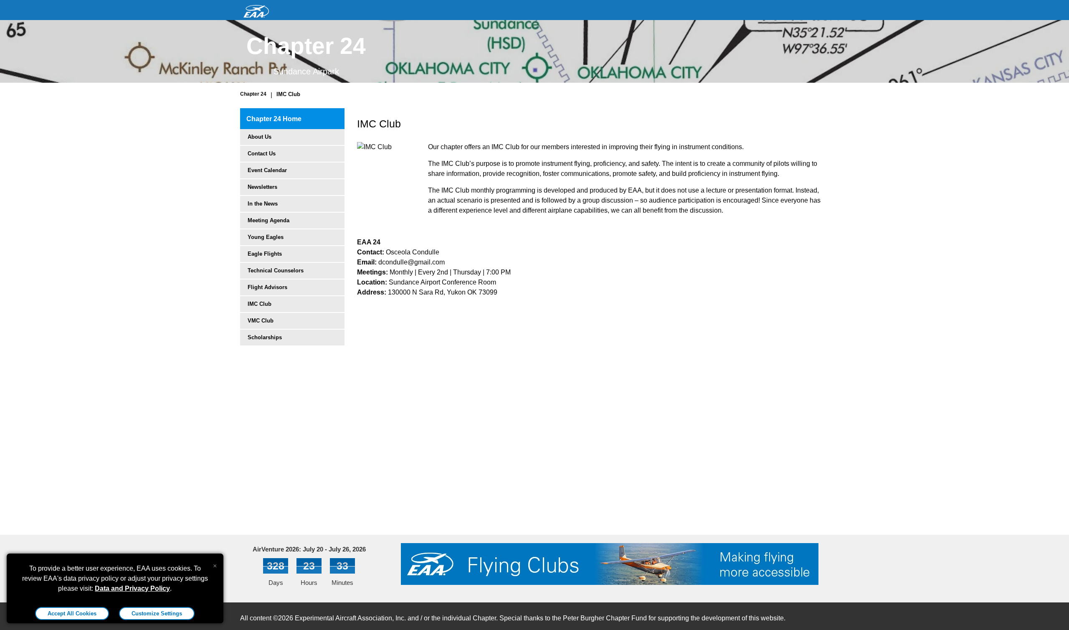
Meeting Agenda (268, 220)
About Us (259, 137)
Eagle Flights (265, 254)
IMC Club (288, 94)
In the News (263, 204)
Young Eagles (266, 237)
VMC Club (261, 321)
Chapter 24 (253, 94)
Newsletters (262, 187)
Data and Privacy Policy (132, 588)
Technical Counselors (276, 270)
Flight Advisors (267, 287)
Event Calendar (267, 170)
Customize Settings (157, 613)
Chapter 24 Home (273, 118)
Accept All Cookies (72, 613)
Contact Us (262, 153)
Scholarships (265, 337)
